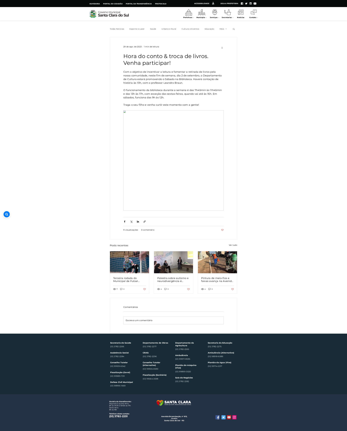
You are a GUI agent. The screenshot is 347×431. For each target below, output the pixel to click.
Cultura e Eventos (190, 29)
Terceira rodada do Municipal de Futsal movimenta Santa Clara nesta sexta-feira (128, 280)
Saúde (153, 29)
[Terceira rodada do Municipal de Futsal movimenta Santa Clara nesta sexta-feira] (129, 262)
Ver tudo (233, 245)
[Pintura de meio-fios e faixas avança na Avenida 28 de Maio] (217, 262)
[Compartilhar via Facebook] (124, 221)
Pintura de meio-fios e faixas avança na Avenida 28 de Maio (217, 280)
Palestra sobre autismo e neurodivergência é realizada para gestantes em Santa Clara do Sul (173, 280)
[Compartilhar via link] (144, 221)
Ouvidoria (94, 4)
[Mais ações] (222, 48)
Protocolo (160, 4)
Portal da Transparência (139, 4)
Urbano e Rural (168, 29)
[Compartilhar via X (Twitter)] (131, 221)
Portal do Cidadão (113, 4)
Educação (209, 29)
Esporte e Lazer (137, 29)
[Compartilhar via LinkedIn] (138, 221)
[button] (233, 29)
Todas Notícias (117, 29)
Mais (222, 29)
